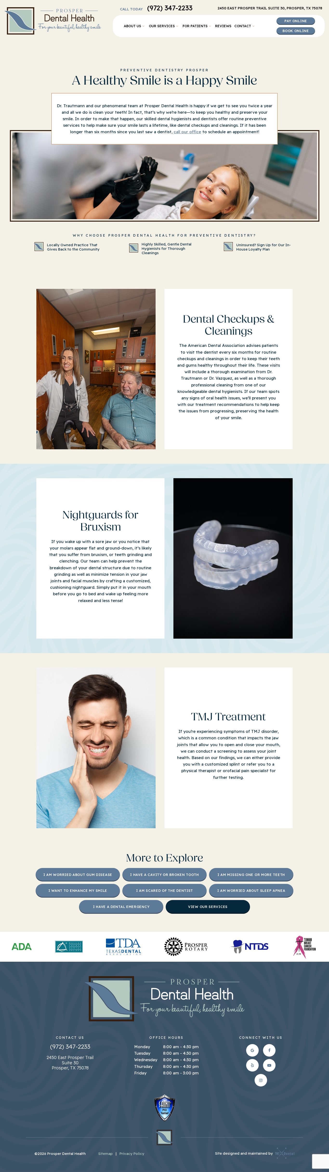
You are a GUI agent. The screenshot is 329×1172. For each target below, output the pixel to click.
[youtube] (269, 1065)
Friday (140, 1072)
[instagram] (261, 1080)
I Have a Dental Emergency (121, 907)
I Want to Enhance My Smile (77, 890)
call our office (187, 131)
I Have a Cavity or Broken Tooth (164, 875)
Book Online (296, 31)
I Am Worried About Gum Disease (77, 875)
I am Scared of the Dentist (164, 890)
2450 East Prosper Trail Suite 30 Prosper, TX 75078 (70, 1063)
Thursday (143, 1066)
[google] (252, 1050)
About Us (132, 26)
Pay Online (295, 21)
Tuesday (142, 1053)
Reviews (223, 26)
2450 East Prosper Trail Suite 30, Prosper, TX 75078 (269, 8)
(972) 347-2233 (156, 8)
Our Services (162, 26)
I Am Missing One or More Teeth (251, 875)
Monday (142, 1046)
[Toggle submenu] (143, 26)
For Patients (195, 26)
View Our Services (208, 907)
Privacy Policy (131, 1153)
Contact (242, 26)
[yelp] (252, 1065)
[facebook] (269, 1050)
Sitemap (105, 1153)
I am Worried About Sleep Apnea (251, 890)
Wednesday (145, 1059)
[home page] (52, 21)
